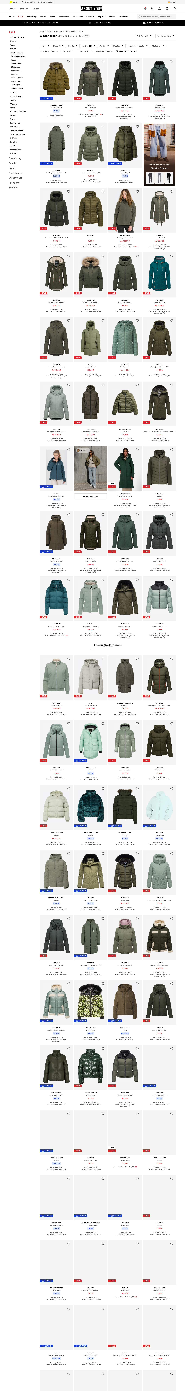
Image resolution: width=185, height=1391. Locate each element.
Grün (81, 31)
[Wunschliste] (167, 8)
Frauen (12, 8)
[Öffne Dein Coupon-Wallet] (144, 8)
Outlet (15, 2)
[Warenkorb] (174, 8)
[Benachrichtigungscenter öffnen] (159, 8)
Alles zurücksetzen (127, 51)
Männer (24, 8)
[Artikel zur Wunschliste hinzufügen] (68, 61)
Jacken (59, 31)
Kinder (35, 8)
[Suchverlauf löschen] (174, 17)
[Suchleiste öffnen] (138, 16)
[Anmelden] (152, 8)
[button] (145, 36)
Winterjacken (70, 31)
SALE (50, 31)
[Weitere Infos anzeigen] (56, 119)
